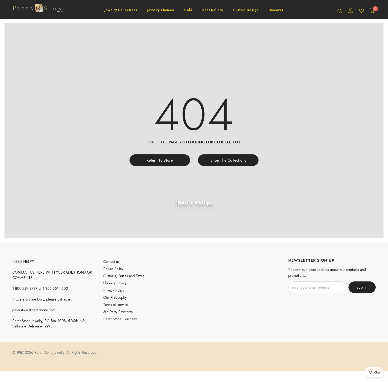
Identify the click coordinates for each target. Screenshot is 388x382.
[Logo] (38, 10)
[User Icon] (350, 10)
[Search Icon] (339, 11)
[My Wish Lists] (361, 11)
